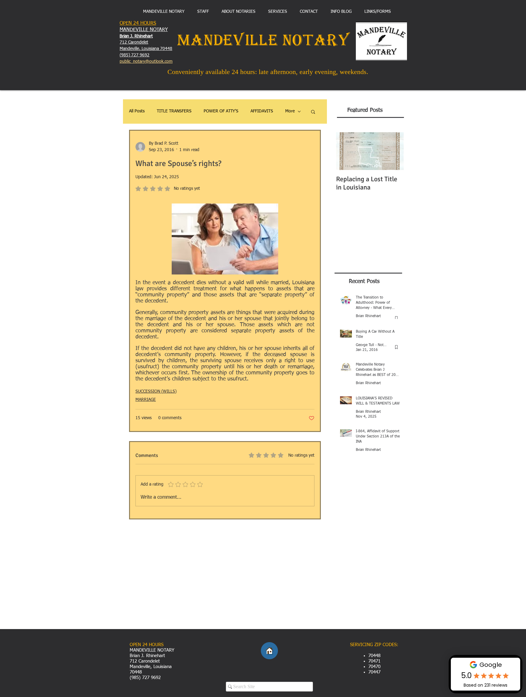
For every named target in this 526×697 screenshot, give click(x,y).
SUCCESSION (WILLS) (156, 391)
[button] (313, 111)
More (290, 111)
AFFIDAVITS (262, 111)
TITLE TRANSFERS (174, 111)
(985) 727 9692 (134, 55)
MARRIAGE (145, 400)
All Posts (137, 111)
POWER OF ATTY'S (221, 111)
